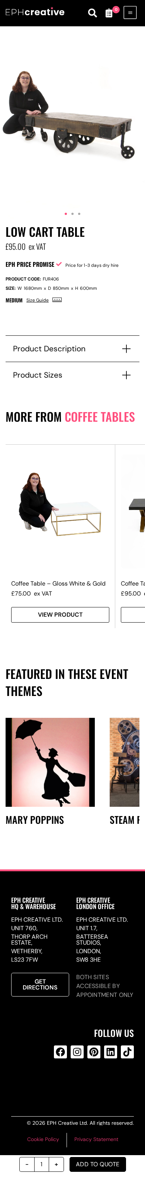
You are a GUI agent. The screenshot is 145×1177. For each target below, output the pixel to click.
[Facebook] (60, 1051)
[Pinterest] (93, 1051)
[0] (108, 13)
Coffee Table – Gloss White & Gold (58, 583)
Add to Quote (98, 1164)
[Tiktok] (127, 1051)
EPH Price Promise (30, 264)
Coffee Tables (100, 416)
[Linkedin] (110, 1051)
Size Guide (37, 300)
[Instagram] (77, 1051)
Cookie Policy (43, 1139)
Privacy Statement (96, 1139)
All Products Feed (76, 1082)
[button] (66, 214)
